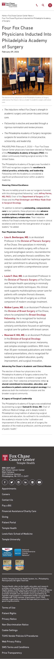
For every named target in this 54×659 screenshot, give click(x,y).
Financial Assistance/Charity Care (19, 511)
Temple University (11, 540)
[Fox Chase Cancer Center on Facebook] (5, 482)
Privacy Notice (9, 619)
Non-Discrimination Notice (15, 625)
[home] (9, 7)
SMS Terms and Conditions (15, 647)
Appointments (9, 489)
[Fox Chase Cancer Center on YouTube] (39, 482)
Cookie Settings (10, 630)
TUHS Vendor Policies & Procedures (20, 636)
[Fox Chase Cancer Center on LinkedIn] (25, 482)
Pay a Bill (6, 506)
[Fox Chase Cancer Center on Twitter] (12, 482)
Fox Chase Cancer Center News (20, 16)
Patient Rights (9, 613)
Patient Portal (9, 523)
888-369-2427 (8, 468)
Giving (5, 517)
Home (4, 16)
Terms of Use (8, 608)
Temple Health (9, 528)
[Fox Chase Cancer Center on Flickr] (32, 482)
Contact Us (7, 500)
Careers (6, 494)
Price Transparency (12, 653)
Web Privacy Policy (11, 642)
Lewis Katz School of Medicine (17, 534)
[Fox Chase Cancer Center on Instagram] (18, 482)
